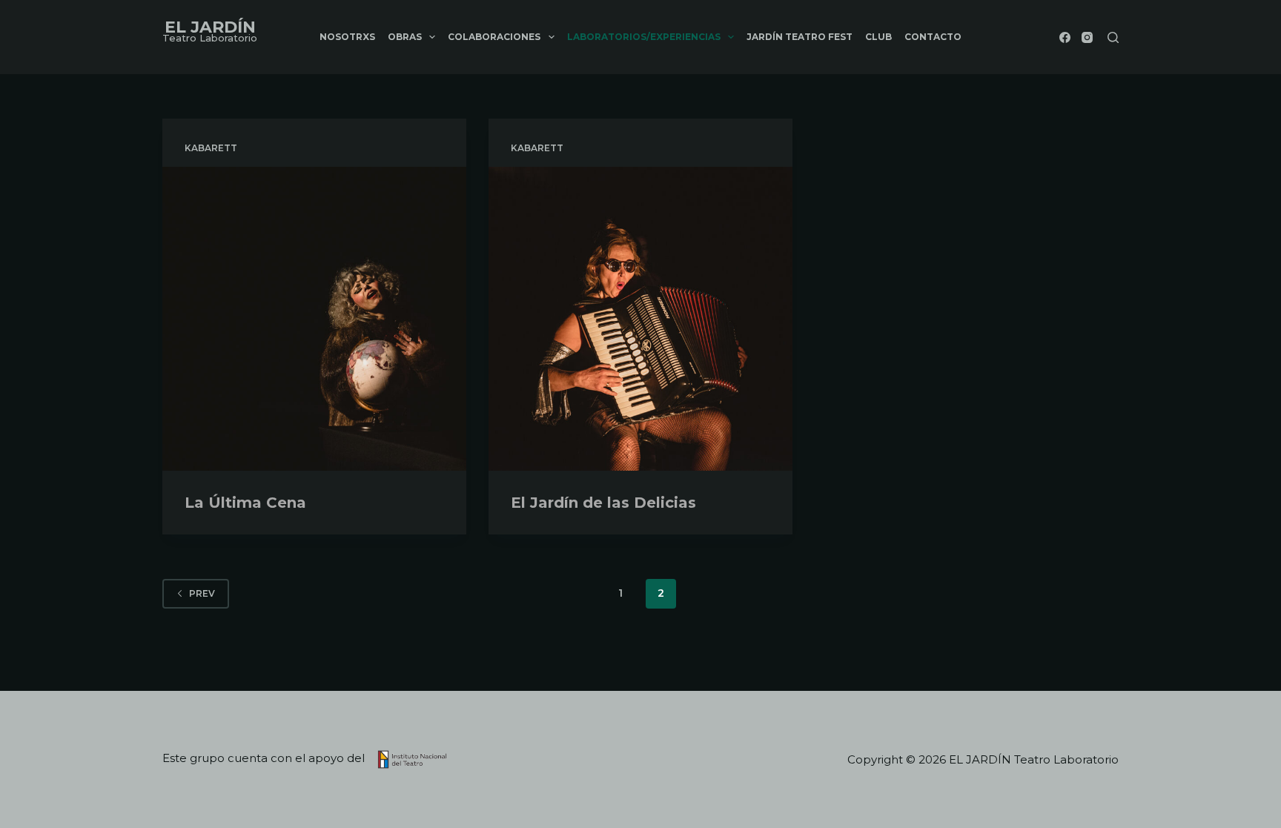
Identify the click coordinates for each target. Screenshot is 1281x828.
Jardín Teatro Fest (800, 36)
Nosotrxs (347, 36)
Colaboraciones (494, 36)
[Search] (1113, 37)
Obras (405, 36)
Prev (202, 593)
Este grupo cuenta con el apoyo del (265, 758)
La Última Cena (245, 502)
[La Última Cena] (314, 319)
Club (878, 36)
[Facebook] (1064, 37)
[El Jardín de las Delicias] (640, 319)
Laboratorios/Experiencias (644, 36)
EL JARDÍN (210, 27)
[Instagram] (1087, 37)
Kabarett (211, 147)
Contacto (932, 36)
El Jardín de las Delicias (603, 502)
